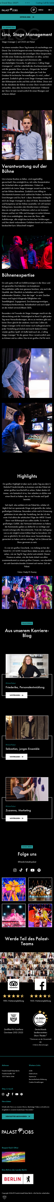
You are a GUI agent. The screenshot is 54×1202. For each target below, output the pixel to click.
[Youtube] (16, 1094)
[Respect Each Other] (13, 1156)
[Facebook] (26, 870)
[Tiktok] (8, 1094)
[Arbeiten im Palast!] (10, 9)
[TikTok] (21, 869)
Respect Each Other (10, 1147)
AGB (30, 1071)
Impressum (32, 1076)
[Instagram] (15, 870)
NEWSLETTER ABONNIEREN (16, 1116)
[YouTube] (32, 870)
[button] (4, 1197)
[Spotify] (39, 870)
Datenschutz (33, 1073)
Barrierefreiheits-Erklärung (38, 1079)
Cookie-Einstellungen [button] (36, 1082)
